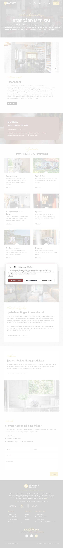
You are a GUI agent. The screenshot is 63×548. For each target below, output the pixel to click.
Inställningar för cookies (47, 280)
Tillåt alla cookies (16, 280)
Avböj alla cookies (31, 280)
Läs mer (10, 276)
